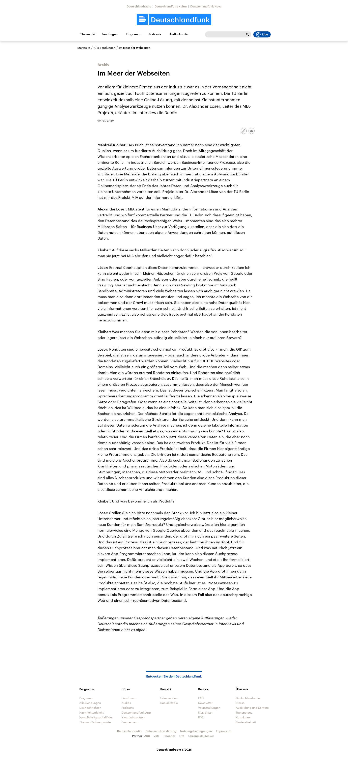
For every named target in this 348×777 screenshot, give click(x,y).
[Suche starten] (247, 34)
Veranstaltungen (209, 707)
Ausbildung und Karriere (252, 707)
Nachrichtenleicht (91, 712)
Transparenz (244, 712)
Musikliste (204, 712)
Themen (85, 34)
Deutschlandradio (139, 6)
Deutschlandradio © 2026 (174, 749)
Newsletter (205, 702)
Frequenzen (129, 722)
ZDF (157, 736)
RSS (201, 717)
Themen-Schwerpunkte (95, 722)
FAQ (201, 698)
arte (181, 736)
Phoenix (169, 736)
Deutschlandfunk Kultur (170, 6)
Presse (240, 702)
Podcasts (155, 34)
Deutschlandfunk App (136, 712)
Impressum (223, 731)
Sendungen (109, 34)
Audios (126, 702)
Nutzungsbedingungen (196, 731)
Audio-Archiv (178, 34)
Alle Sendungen (104, 47)
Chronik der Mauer (201, 736)
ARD (147, 736)
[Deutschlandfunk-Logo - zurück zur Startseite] (174, 19)
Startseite (83, 47)
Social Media (169, 702)
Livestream (128, 698)
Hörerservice (168, 698)
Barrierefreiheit (246, 722)
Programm (133, 34)
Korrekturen (244, 717)
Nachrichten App (133, 717)
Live (265, 34)
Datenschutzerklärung (161, 731)
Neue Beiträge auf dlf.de (95, 717)
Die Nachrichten (90, 707)
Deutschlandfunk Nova (206, 6)
